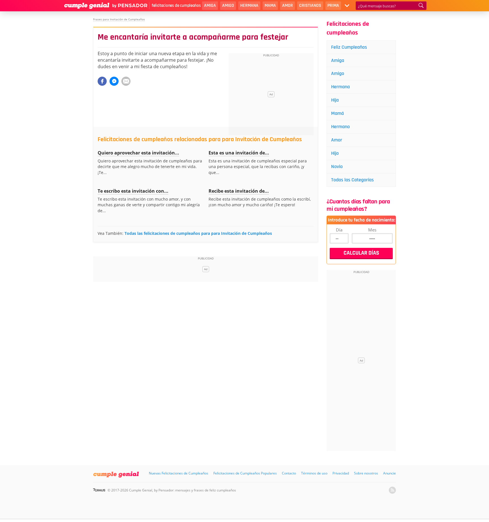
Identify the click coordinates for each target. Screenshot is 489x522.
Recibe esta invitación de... (239, 191)
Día (339, 230)
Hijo (335, 153)
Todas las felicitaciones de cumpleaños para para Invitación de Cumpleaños (198, 233)
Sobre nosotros (366, 473)
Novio (337, 166)
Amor (287, 5)
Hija (335, 100)
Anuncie (389, 473)
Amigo (228, 5)
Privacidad (341, 473)
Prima (333, 5)
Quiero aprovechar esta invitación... (138, 153)
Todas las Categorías (352, 180)
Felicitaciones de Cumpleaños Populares (245, 473)
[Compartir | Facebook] (102, 81)
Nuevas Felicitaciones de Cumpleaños (178, 473)
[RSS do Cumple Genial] (392, 490)
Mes (372, 230)
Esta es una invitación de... (239, 153)
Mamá (337, 113)
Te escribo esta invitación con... (133, 191)
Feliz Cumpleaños (349, 47)
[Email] (125, 81)
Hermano (340, 126)
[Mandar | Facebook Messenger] (114, 81)
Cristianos (310, 5)
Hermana (249, 5)
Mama (270, 5)
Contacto (289, 473)
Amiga (210, 5)
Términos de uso (314, 473)
